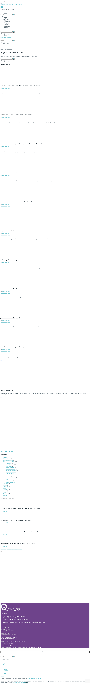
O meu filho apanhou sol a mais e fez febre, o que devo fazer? (19, 532)
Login (2, 7)
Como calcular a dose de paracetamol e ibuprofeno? (16, 114)
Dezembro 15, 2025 (6, 148)
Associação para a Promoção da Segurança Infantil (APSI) (16, 619)
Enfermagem (9, 466)
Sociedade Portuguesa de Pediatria (11, 618)
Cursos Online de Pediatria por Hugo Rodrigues (14, 616)
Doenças (5, 489)
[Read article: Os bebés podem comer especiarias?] (45, 249)
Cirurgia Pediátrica (10, 464)
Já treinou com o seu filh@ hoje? (10, 318)
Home (5, 13)
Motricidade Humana (10, 469)
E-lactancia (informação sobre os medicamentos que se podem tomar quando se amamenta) (24, 622)
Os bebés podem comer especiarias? (11, 260)
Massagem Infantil (10, 467)
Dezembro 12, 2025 (6, 177)
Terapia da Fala (9, 480)
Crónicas (6, 36)
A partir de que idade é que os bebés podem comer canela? (18, 347)
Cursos (5, 18)
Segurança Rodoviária (11, 478)
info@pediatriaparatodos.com (10, 637)
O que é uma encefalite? (8, 231)
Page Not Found (8, 49)
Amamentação (6, 459)
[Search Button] (13, 14)
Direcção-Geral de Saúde (9, 620)
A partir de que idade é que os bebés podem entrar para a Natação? (21, 144)
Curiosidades (6, 486)
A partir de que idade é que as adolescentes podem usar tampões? (21, 508)
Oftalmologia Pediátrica (11, 470)
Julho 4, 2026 (4, 90)
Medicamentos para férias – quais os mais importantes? (18, 543)
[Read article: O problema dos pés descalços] (45, 278)
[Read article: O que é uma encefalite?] (45, 220)
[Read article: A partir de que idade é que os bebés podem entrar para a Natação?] (45, 133)
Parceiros (6, 23)
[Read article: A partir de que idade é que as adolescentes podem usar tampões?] (45, 503)
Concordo (26, 682)
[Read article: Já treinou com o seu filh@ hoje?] (45, 307)
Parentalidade (9, 473)
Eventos (5, 491)
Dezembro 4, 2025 (5, 206)
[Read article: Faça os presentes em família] (45, 162)
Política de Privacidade (8, 643)
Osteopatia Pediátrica (11, 472)
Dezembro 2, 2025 (5, 293)
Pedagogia (8, 475)
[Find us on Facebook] (1, 2)
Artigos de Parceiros (8, 460)
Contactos (6, 26)
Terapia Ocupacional (10, 482)
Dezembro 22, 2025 (6, 119)
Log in (4, 673)
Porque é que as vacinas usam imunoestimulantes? (16, 202)
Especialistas (7, 21)
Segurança (5, 494)
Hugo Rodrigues (6, 88)
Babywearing (9, 463)
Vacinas (5, 495)
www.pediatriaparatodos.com (7, 638)
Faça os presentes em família (9, 173)
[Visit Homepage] (6, 3)
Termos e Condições (7, 645)
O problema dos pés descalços (10, 289)
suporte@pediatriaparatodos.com (17, 641)
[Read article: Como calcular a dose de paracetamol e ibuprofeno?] (45, 104)
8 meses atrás (4, 523)
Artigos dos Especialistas (9, 462)
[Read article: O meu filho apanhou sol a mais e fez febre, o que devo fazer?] (45, 527)
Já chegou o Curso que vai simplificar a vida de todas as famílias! (20, 86)
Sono (7, 479)
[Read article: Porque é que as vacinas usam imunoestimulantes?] (45, 191)
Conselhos (5, 483)
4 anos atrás (4, 511)
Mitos (4, 492)
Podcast (6, 45)
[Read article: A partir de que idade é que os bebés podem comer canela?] (45, 336)
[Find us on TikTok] (4, 2)
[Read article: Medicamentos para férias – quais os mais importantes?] (45, 538)
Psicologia (8, 476)
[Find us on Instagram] (2, 2)
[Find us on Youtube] (3, 2)
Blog (5, 20)
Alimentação (6, 457)
